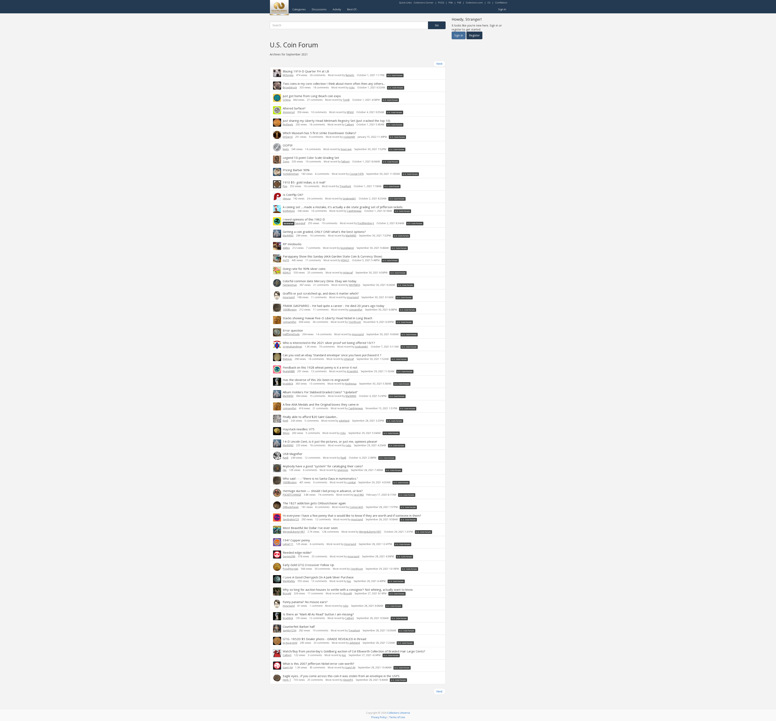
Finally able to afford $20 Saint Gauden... (310, 417)
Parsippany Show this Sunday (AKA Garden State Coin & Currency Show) (332, 256)
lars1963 (359, 494)
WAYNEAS (354, 285)
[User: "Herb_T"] (277, 678)
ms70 (286, 260)
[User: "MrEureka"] (277, 73)
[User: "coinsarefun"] (277, 320)
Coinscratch (356, 507)
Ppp (285, 186)
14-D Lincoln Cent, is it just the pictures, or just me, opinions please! (330, 441)
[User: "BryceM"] (277, 591)
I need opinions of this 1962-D (304, 219)
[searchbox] (349, 25)
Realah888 (289, 371)
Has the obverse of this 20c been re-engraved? (316, 380)
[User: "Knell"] (277, 419)
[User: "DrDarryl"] (277, 135)
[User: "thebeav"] (277, 357)
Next (439, 64)
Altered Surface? (294, 108)
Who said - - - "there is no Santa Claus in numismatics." (320, 478)
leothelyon (289, 211)
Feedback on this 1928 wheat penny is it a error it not (320, 367)
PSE (459, 2)
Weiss (286, 433)
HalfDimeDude (291, 334)
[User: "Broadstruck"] (277, 86)
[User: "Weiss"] (277, 431)
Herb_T (287, 680)
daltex (286, 248)
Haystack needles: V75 (298, 429)
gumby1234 (289, 630)
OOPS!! (287, 145)
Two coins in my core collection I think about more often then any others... (334, 84)
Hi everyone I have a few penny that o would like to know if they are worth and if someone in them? (352, 515)
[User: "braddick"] (277, 382)
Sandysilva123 (291, 519)
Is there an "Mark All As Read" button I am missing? (318, 614)
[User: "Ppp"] (277, 184)
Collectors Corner (423, 2)
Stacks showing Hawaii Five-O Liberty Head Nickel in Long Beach (327, 318)
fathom (345, 161)
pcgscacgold (290, 643)
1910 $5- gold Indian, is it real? (304, 182)
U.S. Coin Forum (394, 75)
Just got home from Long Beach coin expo (312, 96)
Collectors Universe (398, 712)
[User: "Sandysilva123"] (277, 517)
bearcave (346, 149)
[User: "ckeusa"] (277, 197)
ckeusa (287, 198)
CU (488, 2)
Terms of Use (397, 717)
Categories (299, 9)
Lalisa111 (288, 544)
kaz (349, 581)
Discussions (319, 9)
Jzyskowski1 (349, 198)
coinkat (351, 482)
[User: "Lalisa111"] (277, 542)
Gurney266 (289, 556)
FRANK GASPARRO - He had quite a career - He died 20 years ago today (333, 306)
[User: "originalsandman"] (277, 345)
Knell (285, 420)
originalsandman (292, 346)
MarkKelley (289, 581)
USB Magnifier (293, 454)
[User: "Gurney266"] (277, 554)
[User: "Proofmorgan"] (277, 567)
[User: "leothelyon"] (277, 209)
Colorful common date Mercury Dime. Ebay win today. (320, 281)
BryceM (287, 593)
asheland (344, 420)
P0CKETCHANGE (292, 494)
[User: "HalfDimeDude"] (277, 332)
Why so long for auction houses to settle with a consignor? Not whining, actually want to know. (348, 589)
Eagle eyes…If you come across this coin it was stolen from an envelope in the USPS (341, 676)
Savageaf (300, 223)
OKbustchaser (291, 507)
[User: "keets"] (277, 147)
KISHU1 (345, 260)
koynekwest (347, 248)
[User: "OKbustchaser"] (277, 505)
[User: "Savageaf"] (277, 221)
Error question (293, 330)
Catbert (349, 124)
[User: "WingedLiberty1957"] (277, 530)
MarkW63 (288, 235)
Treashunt (345, 186)
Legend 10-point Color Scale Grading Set (311, 158)
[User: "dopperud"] (277, 110)
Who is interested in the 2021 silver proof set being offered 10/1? (329, 343)
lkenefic (350, 75)
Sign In (502, 9)
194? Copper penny (296, 540)
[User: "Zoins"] (277, 160)
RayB (285, 457)
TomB (346, 100)
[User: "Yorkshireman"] (277, 172)
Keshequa (350, 383)
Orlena (287, 100)
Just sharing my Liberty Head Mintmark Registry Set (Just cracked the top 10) (336, 121)
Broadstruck (290, 87)
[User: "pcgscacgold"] (277, 641)
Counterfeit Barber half (299, 627)
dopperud (289, 112)
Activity (337, 9)
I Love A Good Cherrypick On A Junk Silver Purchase (318, 577)
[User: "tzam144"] (277, 666)
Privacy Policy (379, 717)
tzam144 (288, 667)
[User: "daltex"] (277, 246)
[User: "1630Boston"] (277, 308)
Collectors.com (474, 2)
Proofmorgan (290, 568)
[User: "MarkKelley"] (277, 579)
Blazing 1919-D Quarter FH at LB (306, 71)
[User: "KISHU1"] (277, 271)
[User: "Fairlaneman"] (277, 283)
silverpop (342, 470)
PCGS (441, 2)
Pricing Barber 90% (296, 170)
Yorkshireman (291, 174)
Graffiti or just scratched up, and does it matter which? (321, 293)
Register (474, 35)
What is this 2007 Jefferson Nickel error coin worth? (318, 664)
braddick (288, 383)
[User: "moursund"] (277, 295)
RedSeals (288, 124)
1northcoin (354, 322)
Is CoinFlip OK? (293, 195)
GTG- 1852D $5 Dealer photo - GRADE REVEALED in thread (324, 639)
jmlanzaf (348, 272)
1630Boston (290, 309)
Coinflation (501, 2)
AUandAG (352, 371)
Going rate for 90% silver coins (304, 269)
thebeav (287, 359)
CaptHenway (354, 211)
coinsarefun (355, 309)
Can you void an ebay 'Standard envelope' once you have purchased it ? (332, 355)
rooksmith (349, 137)
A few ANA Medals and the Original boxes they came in (321, 404)
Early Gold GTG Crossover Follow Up (308, 565)
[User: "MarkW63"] (277, 234)
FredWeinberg (365, 223)
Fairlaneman (290, 285)
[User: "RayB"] (277, 456)
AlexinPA (348, 680)
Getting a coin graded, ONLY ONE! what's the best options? (324, 232)
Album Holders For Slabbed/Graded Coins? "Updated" (320, 392)
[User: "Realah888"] (277, 369)
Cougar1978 (356, 174)
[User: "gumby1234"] (277, 629)
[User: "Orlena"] (277, 98)
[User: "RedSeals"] (277, 123)
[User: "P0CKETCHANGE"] (277, 493)
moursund (289, 297)
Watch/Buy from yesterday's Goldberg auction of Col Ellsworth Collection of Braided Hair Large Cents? (354, 651)
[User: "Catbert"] (277, 653)
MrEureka (288, 75)
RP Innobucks (292, 244)
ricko (352, 87)
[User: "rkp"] (277, 468)
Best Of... (352, 9)
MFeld (350, 112)
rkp (285, 470)
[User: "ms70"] (277, 258)
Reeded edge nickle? (297, 552)
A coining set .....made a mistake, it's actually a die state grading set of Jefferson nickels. (343, 207)
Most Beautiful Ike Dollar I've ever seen (310, 528)
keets (286, 149)
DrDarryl (288, 137)
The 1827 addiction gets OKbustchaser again (314, 503)
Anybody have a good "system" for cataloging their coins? (323, 466)
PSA (451, 2)
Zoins (286, 161)
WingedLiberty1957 (294, 531)
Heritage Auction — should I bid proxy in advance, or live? (323, 491)
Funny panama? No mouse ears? (305, 602)
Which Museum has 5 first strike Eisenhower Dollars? (319, 133)
